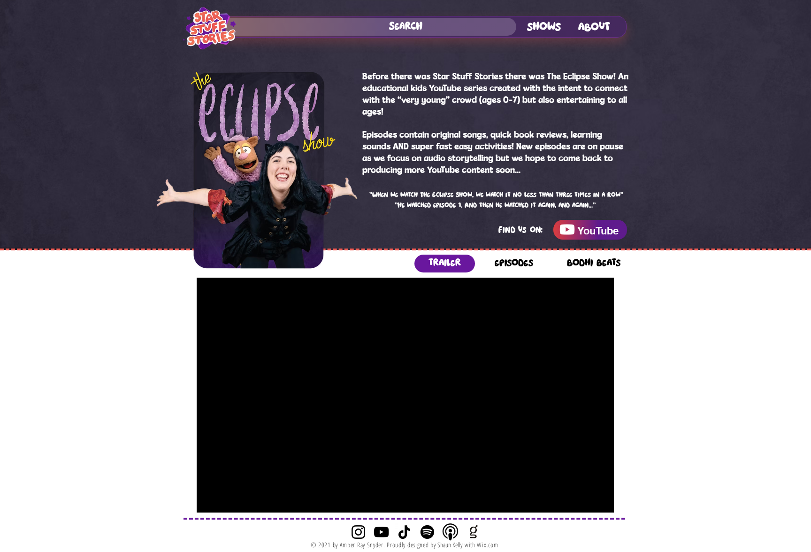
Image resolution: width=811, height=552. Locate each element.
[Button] (590, 230)
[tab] (444, 263)
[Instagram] (358, 532)
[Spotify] (427, 532)
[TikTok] (404, 532)
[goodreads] (473, 532)
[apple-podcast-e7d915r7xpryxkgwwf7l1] (450, 532)
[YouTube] (381, 532)
